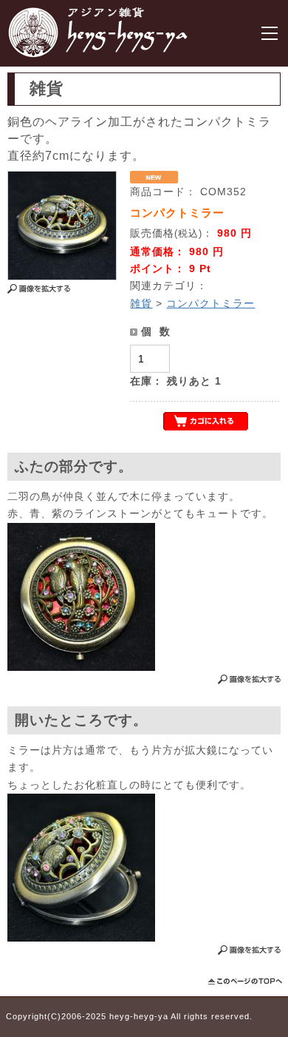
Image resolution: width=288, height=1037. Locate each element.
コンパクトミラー (210, 303)
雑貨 (141, 303)
